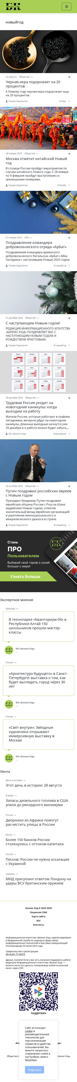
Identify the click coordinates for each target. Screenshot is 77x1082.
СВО (26, 237)
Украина (10, 873)
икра (63, 101)
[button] (66, 6)
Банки (9, 834)
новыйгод (61, 265)
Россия (9, 662)
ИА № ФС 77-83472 (15, 954)
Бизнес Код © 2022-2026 (38, 908)
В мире (9, 795)
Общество (24, 76)
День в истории (14, 780)
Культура (10, 608)
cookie (29, 1031)
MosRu (62, 185)
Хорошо (34, 1069)
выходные (60, 433)
